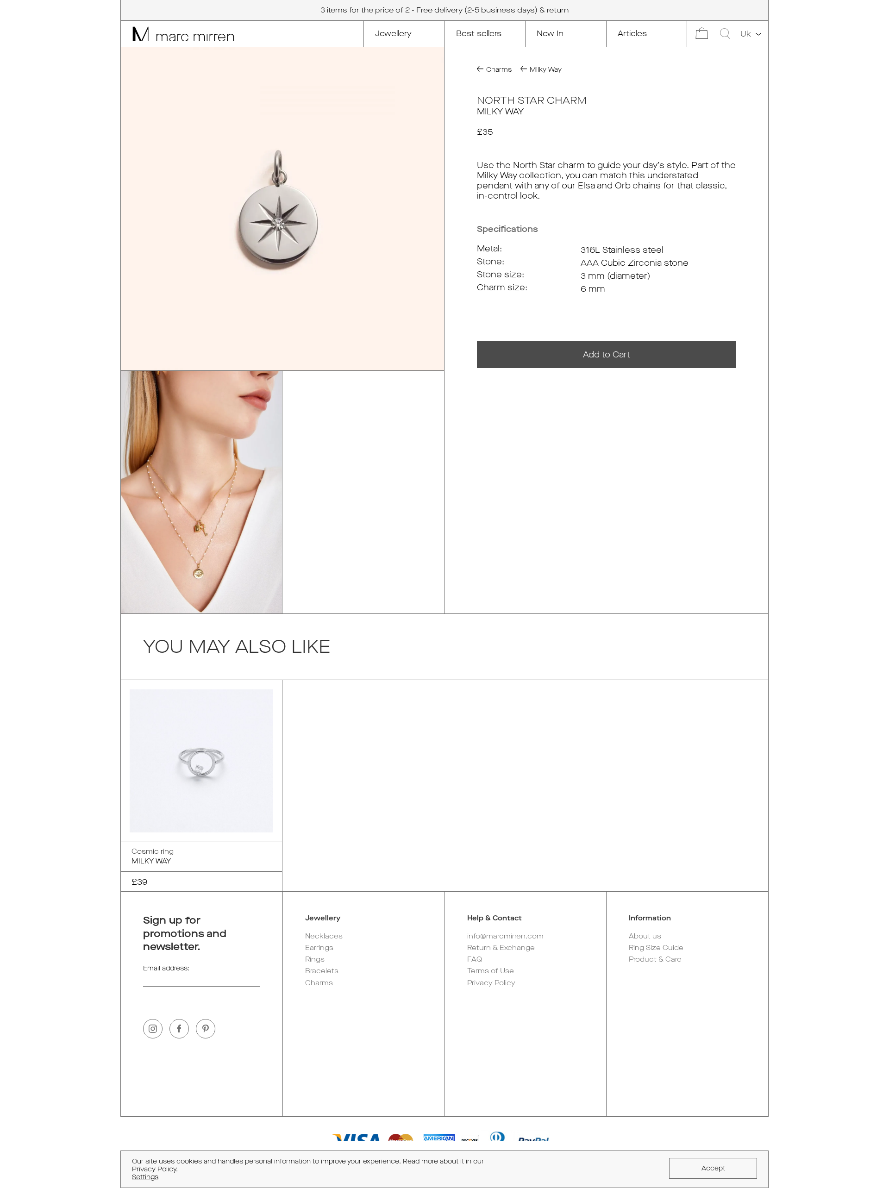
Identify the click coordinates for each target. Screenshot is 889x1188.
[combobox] (750, 34)
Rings (315, 959)
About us (645, 936)
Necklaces (324, 936)
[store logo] (177, 33)
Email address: (166, 968)
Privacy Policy (491, 983)
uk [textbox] (745, 34)
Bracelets (321, 970)
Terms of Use (490, 970)
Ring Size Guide (656, 947)
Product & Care (655, 959)
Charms (319, 983)
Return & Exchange (501, 947)
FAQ (474, 959)
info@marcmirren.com (505, 936)
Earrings (319, 947)
